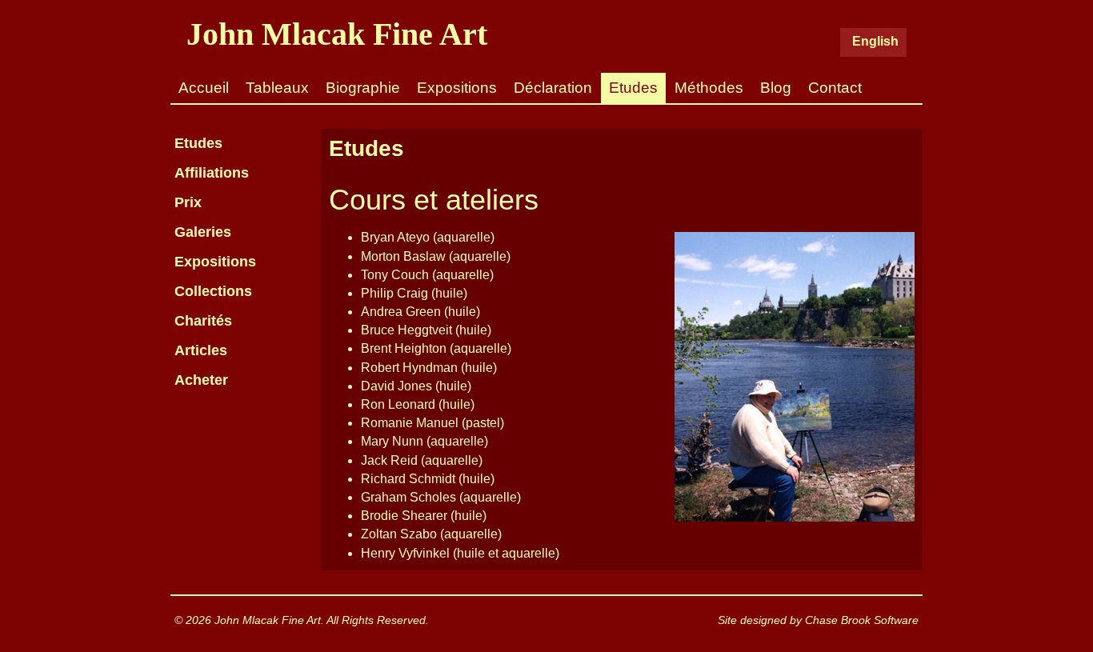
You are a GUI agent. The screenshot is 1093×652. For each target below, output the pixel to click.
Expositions (457, 87)
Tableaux (277, 87)
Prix (188, 202)
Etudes (633, 87)
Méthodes (709, 87)
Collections (213, 291)
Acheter (201, 380)
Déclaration (553, 87)
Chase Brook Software (862, 620)
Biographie (363, 87)
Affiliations (211, 173)
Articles (200, 350)
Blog (775, 87)
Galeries (202, 232)
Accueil (203, 87)
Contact (835, 87)
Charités (203, 321)
